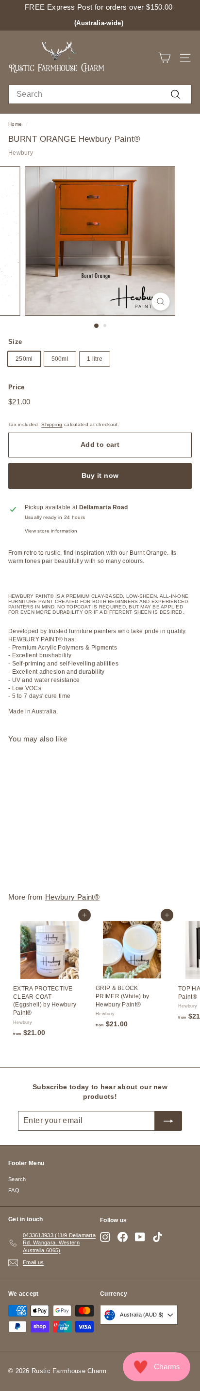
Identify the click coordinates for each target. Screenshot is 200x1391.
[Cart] (164, 58)
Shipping (51, 424)
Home (15, 124)
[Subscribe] (168, 1120)
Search (17, 1179)
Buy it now (100, 475)
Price (16, 387)
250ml (24, 358)
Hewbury (20, 152)
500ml (60, 358)
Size (15, 341)
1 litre (94, 358)
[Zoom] (161, 302)
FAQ (13, 1190)
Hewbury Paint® (72, 897)
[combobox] (100, 94)
